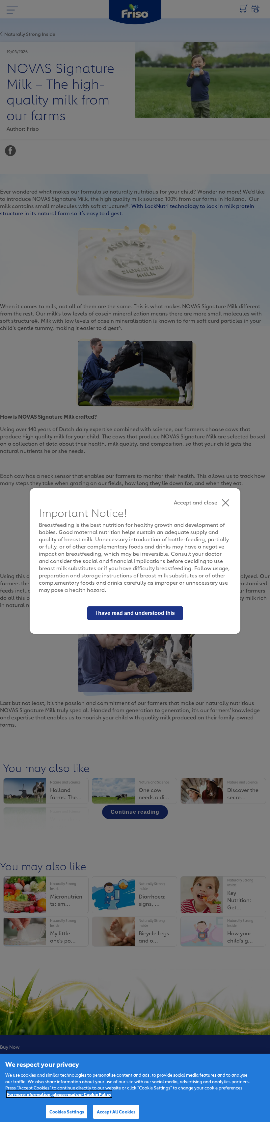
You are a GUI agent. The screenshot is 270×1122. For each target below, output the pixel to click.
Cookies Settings (66, 1111)
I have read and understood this (135, 613)
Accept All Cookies (116, 1111)
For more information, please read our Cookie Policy (59, 1094)
